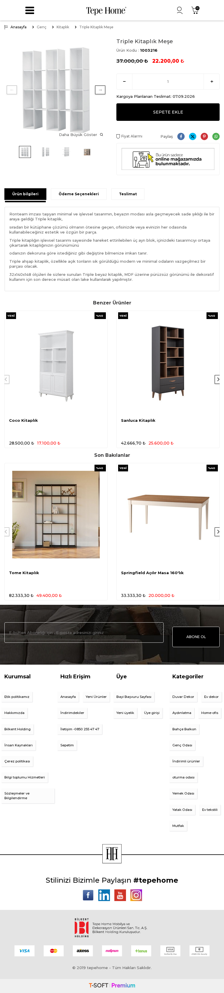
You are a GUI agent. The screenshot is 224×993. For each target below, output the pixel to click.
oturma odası (183, 777)
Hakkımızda (14, 713)
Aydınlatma (181, 713)
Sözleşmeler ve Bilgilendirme (16, 795)
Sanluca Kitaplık (138, 420)
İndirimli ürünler (186, 761)
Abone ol (196, 637)
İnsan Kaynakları (18, 745)
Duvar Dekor (183, 697)
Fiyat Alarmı (131, 136)
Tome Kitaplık (24, 572)
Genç (41, 27)
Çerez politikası (17, 761)
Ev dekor (211, 697)
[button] (12, 90)
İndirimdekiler (72, 713)
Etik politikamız (16, 697)
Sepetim (67, 745)
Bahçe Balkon (184, 729)
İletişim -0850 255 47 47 (79, 729)
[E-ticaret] (112, 986)
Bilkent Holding (17, 729)
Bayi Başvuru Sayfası (133, 697)
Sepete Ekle (168, 112)
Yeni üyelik (125, 713)
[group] (56, 90)
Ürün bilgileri (25, 194)
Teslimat (128, 194)
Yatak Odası (182, 810)
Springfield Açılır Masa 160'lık (152, 572)
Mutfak (178, 826)
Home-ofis (209, 713)
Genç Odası (182, 745)
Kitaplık (63, 27)
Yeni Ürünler (96, 697)
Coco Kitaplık (23, 420)
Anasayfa (18, 27)
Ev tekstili (210, 810)
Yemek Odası (183, 793)
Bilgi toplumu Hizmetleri (24, 777)
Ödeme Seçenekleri (79, 194)
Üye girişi (152, 713)
